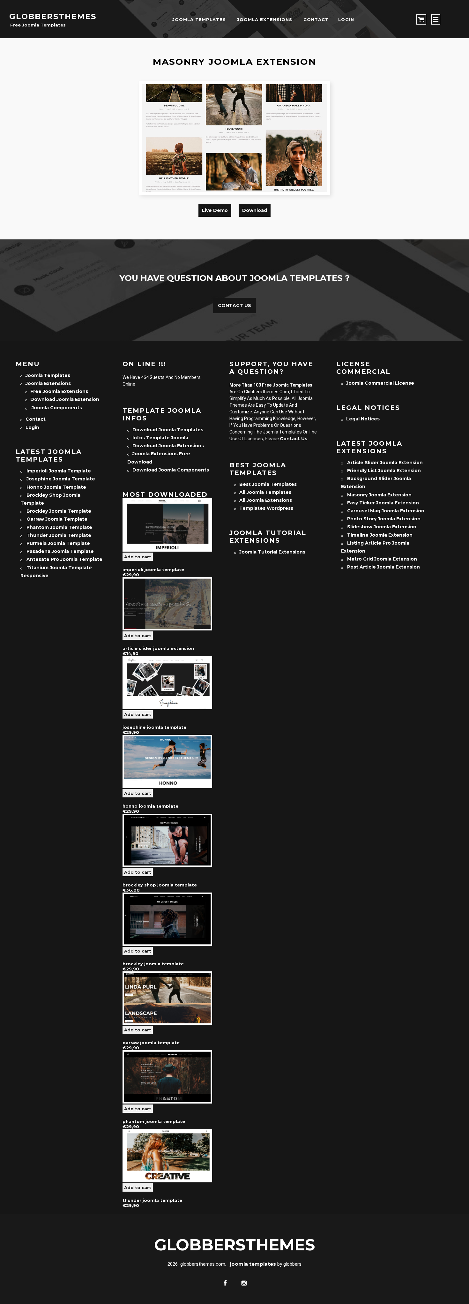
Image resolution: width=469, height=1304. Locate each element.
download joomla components (170, 470)
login (346, 19)
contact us (293, 438)
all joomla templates (265, 492)
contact (316, 19)
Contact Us (234, 305)
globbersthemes (52, 16)
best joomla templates (268, 484)
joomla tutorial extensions (272, 552)
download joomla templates (167, 430)
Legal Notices (363, 419)
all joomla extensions (265, 500)
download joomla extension (64, 399)
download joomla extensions (168, 445)
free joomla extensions (59, 391)
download (254, 210)
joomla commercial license (380, 383)
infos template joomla (160, 438)
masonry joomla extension (234, 61)
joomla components (56, 408)
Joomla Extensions (264, 19)
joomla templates (199, 19)
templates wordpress (266, 508)
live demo (215, 210)
